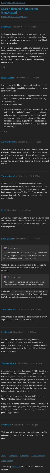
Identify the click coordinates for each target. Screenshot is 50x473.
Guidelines (24, 456)
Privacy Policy (7, 460)
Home (3, 456)
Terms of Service (38, 456)
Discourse (16, 466)
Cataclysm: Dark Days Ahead (13, 3)
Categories (13, 456)
